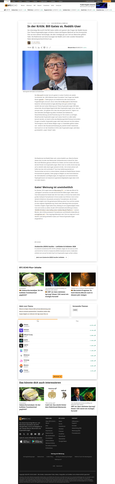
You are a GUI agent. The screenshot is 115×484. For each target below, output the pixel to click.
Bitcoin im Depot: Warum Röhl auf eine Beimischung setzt (35, 309)
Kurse (60, 424)
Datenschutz (49, 433)
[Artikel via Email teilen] (47, 47)
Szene (48, 23)
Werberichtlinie (50, 443)
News (60, 421)
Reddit (75, 310)
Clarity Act (58, 5)
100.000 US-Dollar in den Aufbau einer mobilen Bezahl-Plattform (54, 210)
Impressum (49, 430)
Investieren (46, 5)
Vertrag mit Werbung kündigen (64, 456)
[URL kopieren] (50, 47)
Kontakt (74, 425)
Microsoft (40, 95)
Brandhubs (62, 436)
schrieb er (51, 32)
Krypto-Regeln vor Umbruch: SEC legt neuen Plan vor (33, 314)
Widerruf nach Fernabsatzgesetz (83, 456)
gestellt (41, 99)
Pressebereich (76, 433)
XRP (35, 5)
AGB (54, 466)
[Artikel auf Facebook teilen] (33, 47)
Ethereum (29, 5)
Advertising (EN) (76, 428)
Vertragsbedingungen (29, 456)
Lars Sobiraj (36, 42)
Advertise (99, 1)
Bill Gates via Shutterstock (37, 91)
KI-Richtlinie (49, 448)
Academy (61, 434)
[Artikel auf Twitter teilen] (36, 47)
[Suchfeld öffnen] (109, 5)
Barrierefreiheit (50, 435)
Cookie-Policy (49, 456)
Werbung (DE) (76, 430)
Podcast (61, 431)
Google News (63, 441)
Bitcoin (23, 5)
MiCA (52, 5)
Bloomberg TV (58, 190)
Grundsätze (49, 438)
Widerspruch (58, 459)
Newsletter (62, 439)
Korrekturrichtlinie (51, 445)
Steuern (39, 5)
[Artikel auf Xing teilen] (41, 47)
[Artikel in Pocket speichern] (44, 47)
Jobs (47, 425)
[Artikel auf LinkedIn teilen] (39, 47)
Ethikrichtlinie (50, 440)
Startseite (29, 23)
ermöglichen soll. (40, 214)
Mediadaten (49, 428)
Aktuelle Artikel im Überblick (39, 23)
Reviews (61, 429)
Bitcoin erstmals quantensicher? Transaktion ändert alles (34, 311)
